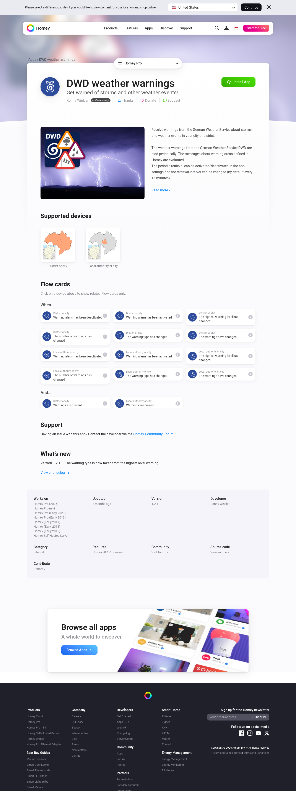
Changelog (123, 733)
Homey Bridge (35, 738)
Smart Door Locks (38, 764)
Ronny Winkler (219, 504)
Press (75, 744)
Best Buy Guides (38, 753)
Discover (166, 28)
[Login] (226, 28)
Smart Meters (35, 787)
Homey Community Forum (153, 434)
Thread (166, 744)
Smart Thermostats (38, 770)
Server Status (125, 738)
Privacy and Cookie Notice (226, 752)
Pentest (121, 764)
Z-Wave (166, 716)
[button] (202, 7)
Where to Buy (80, 733)
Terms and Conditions (256, 752)
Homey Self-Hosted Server (43, 733)
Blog (74, 738)
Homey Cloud (35, 716)
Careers (76, 716)
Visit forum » (159, 552)
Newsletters (79, 750)
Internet (39, 552)
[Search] (217, 28)
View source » (219, 552)
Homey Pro (33, 722)
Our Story (77, 722)
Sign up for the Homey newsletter (245, 710)
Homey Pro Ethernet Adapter (44, 744)
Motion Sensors (36, 759)
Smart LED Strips (37, 776)
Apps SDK (123, 722)
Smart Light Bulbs (37, 781)
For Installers (125, 779)
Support (186, 28)
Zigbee (166, 722)
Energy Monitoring (173, 764)
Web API (122, 727)
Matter (166, 738)
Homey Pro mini (36, 727)
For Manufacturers (128, 785)
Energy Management (174, 759)
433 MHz (167, 733)
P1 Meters (168, 770)
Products (111, 28)
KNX (164, 727)
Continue (251, 7)
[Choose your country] (236, 28)
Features (131, 28)
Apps (149, 28)
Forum (121, 759)
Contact (76, 755)
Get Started (124, 716)
